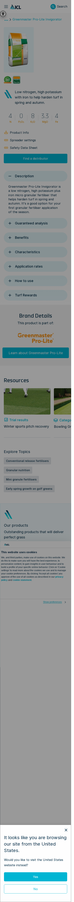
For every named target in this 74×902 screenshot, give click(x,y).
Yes (35, 877)
